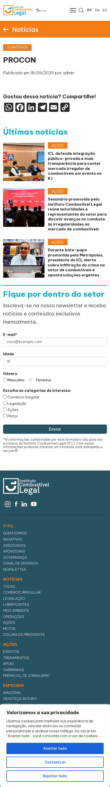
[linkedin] (24, 503)
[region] (55, 745)
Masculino (16, 380)
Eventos (11, 652)
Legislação (16, 403)
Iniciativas (12, 539)
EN (97, 10)
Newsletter (14, 569)
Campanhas (13, 670)
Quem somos (15, 533)
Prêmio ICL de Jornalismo (26, 676)
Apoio (8, 664)
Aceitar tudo (55, 748)
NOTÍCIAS (13, 579)
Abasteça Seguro (20, 699)
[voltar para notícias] (5, 29)
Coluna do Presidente (24, 635)
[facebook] (16, 503)
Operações (13, 617)
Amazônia (12, 693)
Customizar (55, 762)
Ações (12, 409)
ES (105, 10)
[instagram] (8, 503)
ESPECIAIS (13, 685)
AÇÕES (10, 644)
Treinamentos (16, 658)
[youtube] (34, 503)
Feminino (43, 380)
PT (89, 10)
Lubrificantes (16, 604)
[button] (72, 10)
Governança (15, 557)
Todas (9, 587)
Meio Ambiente (16, 611)
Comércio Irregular (23, 397)
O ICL (8, 526)
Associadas (14, 545)
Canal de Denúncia (20, 563)
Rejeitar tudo (55, 776)
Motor (12, 416)
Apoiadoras (14, 551)
